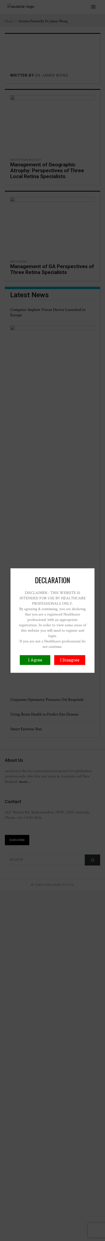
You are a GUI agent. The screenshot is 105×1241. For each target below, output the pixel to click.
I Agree (35, 659)
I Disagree (69, 659)
